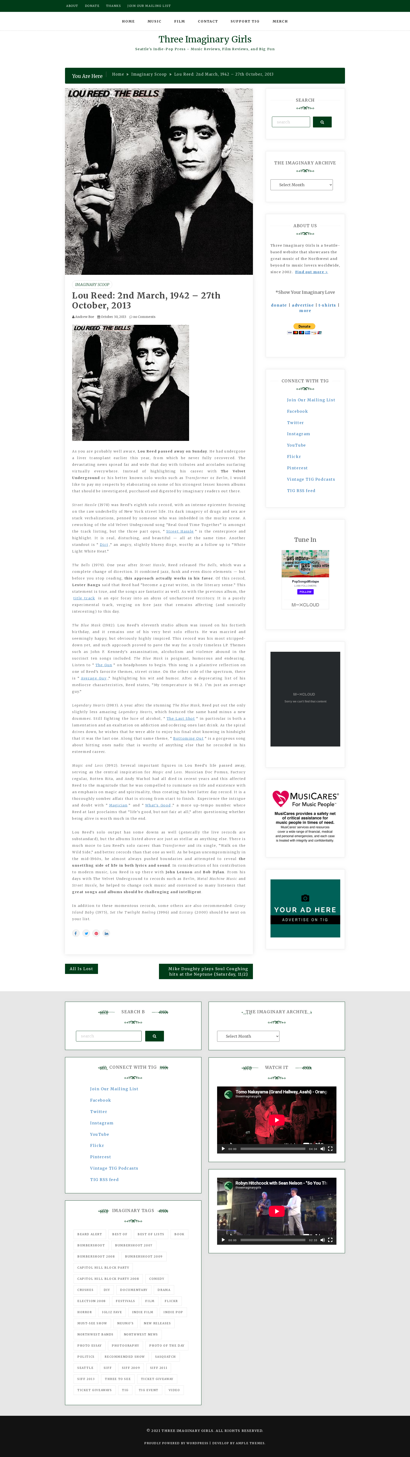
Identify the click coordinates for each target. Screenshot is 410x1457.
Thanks (113, 6)
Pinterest (297, 468)
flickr (171, 1301)
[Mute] (322, 1148)
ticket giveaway (157, 1379)
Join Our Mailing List (311, 400)
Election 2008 (91, 1301)
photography (125, 1345)
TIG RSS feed (301, 490)
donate (279, 305)
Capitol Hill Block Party (103, 1267)
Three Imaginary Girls (205, 39)
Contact (208, 21)
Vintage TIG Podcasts (311, 479)
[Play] (223, 1148)
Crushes (85, 1290)
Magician (118, 805)
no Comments (143, 317)
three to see (118, 1379)
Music (155, 21)
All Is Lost (81, 968)
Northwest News (141, 1334)
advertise (303, 305)
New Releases (157, 1323)
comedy (156, 1279)
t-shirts (327, 305)
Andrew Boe (84, 317)
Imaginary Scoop (92, 284)
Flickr (294, 456)
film (149, 1301)
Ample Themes (250, 1443)
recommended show (125, 1356)
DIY (107, 1290)
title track (84, 598)
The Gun (104, 665)
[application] (276, 1120)
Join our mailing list (149, 6)
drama (164, 1290)
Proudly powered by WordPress (177, 1443)
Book (179, 1234)
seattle (85, 1368)
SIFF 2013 (86, 1379)
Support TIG (245, 21)
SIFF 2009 (131, 1368)
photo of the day (167, 1345)
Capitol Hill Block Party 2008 (108, 1279)
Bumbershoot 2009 (144, 1256)
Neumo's (125, 1323)
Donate (92, 6)
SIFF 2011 (158, 1368)
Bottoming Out (188, 738)
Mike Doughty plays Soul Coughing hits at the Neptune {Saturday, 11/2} (208, 971)
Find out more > (311, 272)
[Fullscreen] (330, 1148)
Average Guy (94, 678)
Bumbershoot (91, 1245)
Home (128, 21)
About (72, 6)
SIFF (108, 1368)
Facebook (297, 411)
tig (125, 1390)
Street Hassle (180, 531)
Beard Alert (89, 1234)
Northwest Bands (95, 1334)
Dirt (104, 545)
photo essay (89, 1345)
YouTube (296, 445)
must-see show (92, 1323)
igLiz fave (112, 1312)
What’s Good (158, 805)
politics (86, 1356)
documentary (134, 1290)
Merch (280, 21)
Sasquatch (165, 1356)
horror (84, 1312)
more (305, 310)
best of (119, 1234)
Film (179, 21)
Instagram (298, 433)
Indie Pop (173, 1312)
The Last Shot (181, 718)
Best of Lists (151, 1234)
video (174, 1390)
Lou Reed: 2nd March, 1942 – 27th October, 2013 (146, 300)
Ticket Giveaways (94, 1390)
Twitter (295, 422)
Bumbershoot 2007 (134, 1245)
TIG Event (148, 1390)
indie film (143, 1312)
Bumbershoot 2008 (96, 1256)
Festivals (125, 1301)
